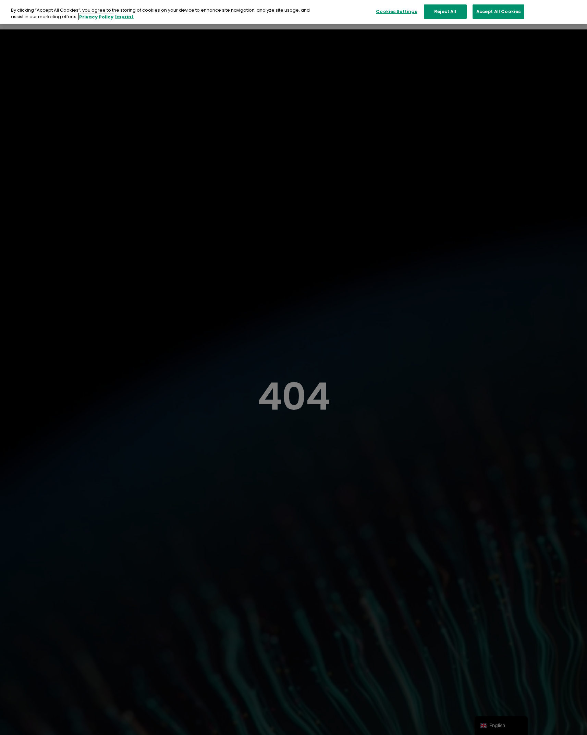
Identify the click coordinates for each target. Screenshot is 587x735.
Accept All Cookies (498, 11)
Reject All (445, 11)
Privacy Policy (96, 17)
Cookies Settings (396, 11)
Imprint (124, 17)
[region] (293, 12)
